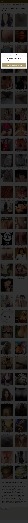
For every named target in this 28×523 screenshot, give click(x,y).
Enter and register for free (14, 65)
